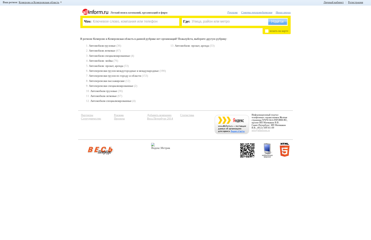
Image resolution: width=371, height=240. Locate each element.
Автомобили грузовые (102, 45)
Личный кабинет (334, 2)
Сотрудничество (91, 118)
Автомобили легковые (102, 50)
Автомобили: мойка (101, 60)
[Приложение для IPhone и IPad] (247, 150)
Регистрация (355, 2)
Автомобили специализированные (109, 55)
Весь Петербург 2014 (160, 118)
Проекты (119, 118)
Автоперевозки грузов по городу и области (115, 75)
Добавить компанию (159, 115)
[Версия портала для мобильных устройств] (267, 150)
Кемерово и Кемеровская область (39, 2)
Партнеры (87, 115)
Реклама (232, 12)
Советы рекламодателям (256, 12)
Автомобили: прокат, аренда (106, 65)
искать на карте (279, 30)
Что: (87, 21)
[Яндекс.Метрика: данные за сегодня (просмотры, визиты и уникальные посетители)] (160, 146)
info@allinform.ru (261, 130)
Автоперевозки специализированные (111, 85)
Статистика (187, 115)
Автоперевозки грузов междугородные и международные (124, 70)
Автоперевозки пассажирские (107, 81)
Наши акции (283, 12)
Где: (186, 21)
